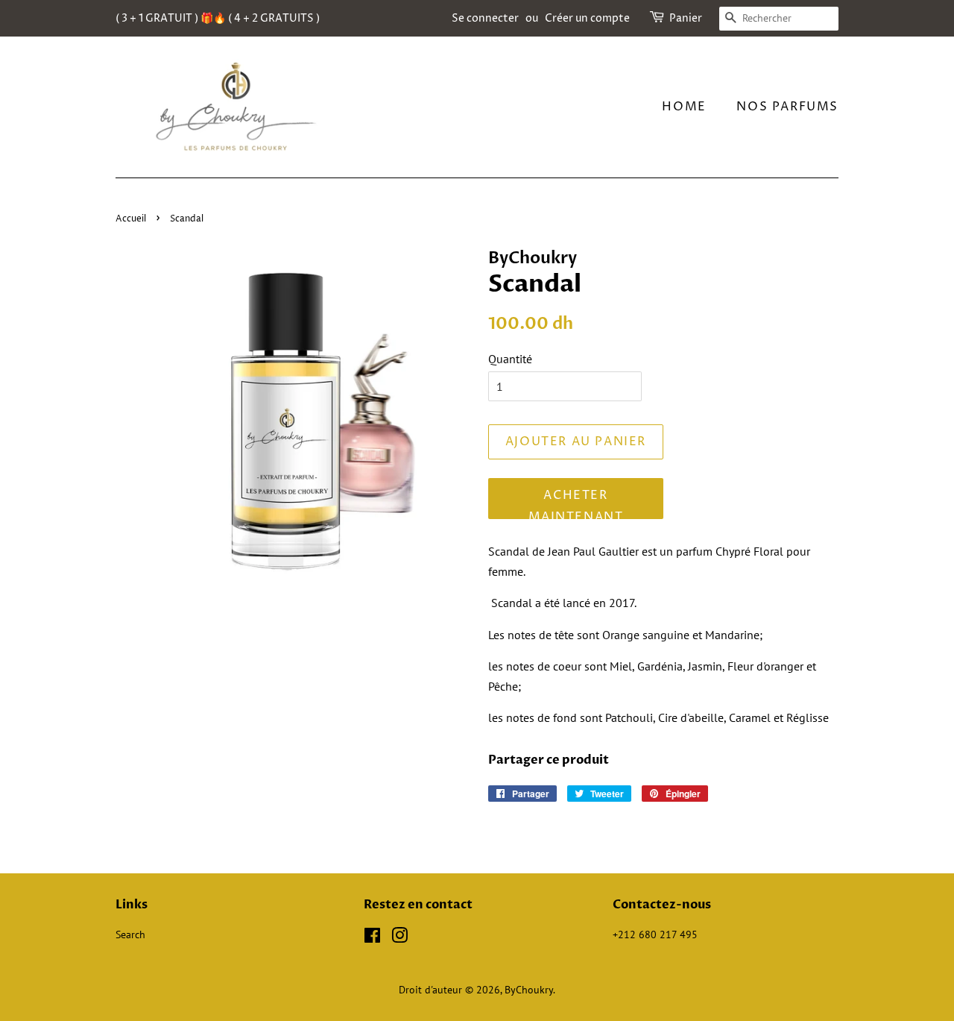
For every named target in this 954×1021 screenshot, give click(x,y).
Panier (685, 18)
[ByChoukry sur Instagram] (399, 938)
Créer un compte (587, 18)
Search (130, 934)
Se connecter (485, 18)
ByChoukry (529, 989)
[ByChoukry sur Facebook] (372, 938)
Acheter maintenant (576, 503)
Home (684, 106)
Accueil (131, 219)
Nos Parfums (787, 106)
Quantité (510, 358)
